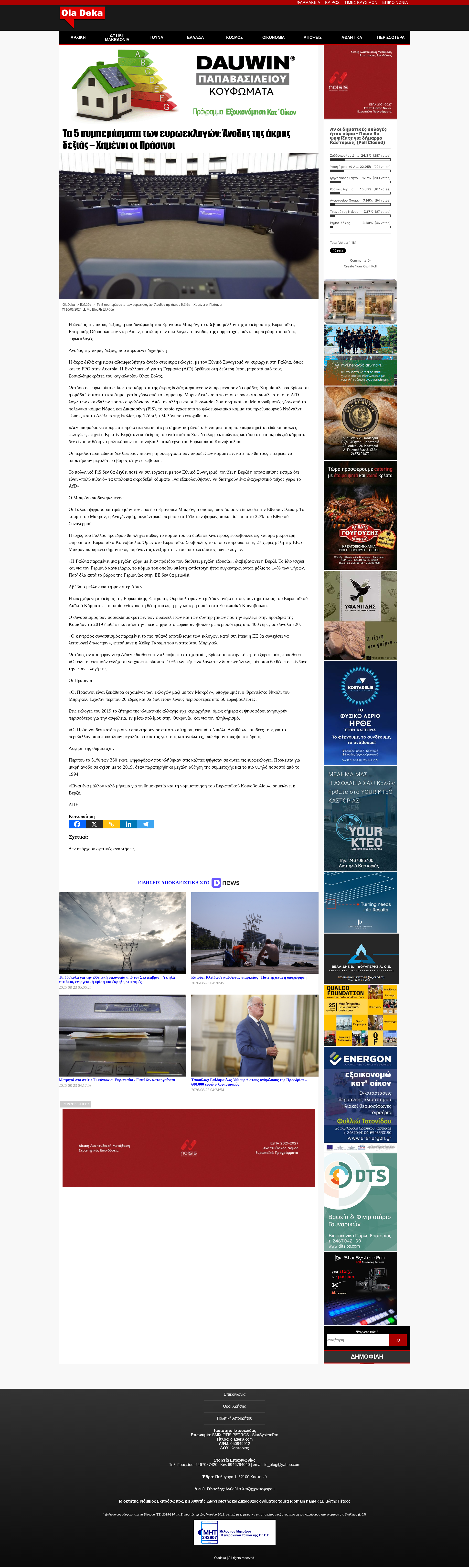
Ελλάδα (108, 309)
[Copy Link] (111, 824)
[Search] (398, 1340)
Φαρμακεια (308, 2)
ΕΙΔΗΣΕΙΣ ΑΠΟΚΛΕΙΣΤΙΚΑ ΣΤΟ (174, 882)
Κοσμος (234, 37)
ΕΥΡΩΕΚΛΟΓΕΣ (75, 1104)
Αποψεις (313, 37)
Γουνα (156, 37)
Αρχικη (78, 37)
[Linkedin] (128, 824)
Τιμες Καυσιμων (360, 2)
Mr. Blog (92, 309)
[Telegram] (145, 824)
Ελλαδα (195, 37)
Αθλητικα (351, 37)
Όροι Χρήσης (234, 1406)
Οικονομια (273, 37)
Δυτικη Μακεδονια (117, 37)
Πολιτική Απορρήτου (234, 1418)
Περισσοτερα (391, 37)
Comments (360, 260)
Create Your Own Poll (360, 266)
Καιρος (332, 2)
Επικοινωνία (234, 1394)
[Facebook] (77, 824)
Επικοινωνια (395, 2)
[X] (94, 824)
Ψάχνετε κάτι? (367, 1332)
